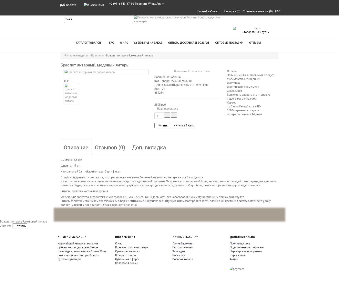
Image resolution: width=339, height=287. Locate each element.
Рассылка (178, 255)
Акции (234, 259)
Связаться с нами (126, 263)
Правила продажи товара (132, 247)
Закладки (178, 251)
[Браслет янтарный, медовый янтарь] (106, 72)
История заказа (182, 247)
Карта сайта (238, 255)
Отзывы (255, 42)
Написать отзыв (200, 71)
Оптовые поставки (229, 42)
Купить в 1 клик (183, 125)
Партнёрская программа (246, 251)
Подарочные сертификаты (247, 247)
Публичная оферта (127, 259)
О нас (124, 42)
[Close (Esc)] (334, 4)
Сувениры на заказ (148, 42)
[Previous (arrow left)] (7, 143)
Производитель (240, 243)
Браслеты (97, 55)
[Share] (326, 4)
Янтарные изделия (77, 55)
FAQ (111, 42)
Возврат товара (125, 255)
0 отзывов (180, 71)
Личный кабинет (183, 243)
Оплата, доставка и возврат (188, 42)
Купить (163, 125)
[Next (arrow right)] (332, 143)
